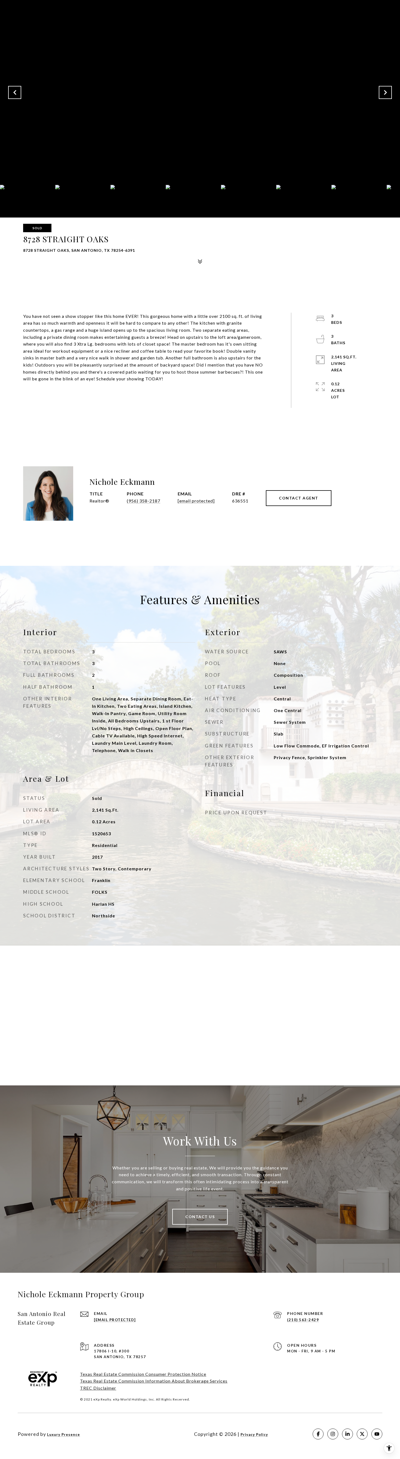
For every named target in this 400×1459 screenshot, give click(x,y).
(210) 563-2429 (303, 1320)
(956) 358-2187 (143, 500)
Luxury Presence (63, 1434)
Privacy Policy (254, 1434)
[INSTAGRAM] (332, 1434)
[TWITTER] (362, 1434)
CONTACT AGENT (298, 498)
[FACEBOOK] (318, 1434)
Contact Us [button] (200, 1216)
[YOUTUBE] (376, 1434)
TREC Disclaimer (98, 1387)
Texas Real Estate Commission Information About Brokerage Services (153, 1380)
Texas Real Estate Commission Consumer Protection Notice (143, 1374)
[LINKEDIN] (347, 1434)
